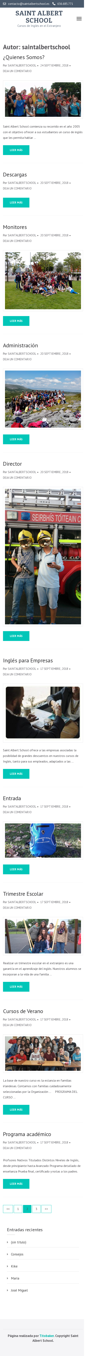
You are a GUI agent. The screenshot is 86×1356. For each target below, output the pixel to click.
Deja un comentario (17, 71)
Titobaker (46, 1336)
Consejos (17, 1254)
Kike (14, 1266)
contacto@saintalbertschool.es (28, 4)
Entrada (12, 798)
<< (8, 1209)
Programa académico (27, 1134)
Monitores (15, 227)
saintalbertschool (22, 65)
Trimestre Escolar (23, 894)
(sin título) (18, 1242)
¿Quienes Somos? (23, 57)
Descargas (15, 174)
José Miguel (19, 1290)
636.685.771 (65, 4)
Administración (20, 345)
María (15, 1278)
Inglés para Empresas (28, 660)
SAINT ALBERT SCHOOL (39, 16)
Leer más (16, 150)
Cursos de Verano (23, 1011)
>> (46, 1209)
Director (12, 463)
